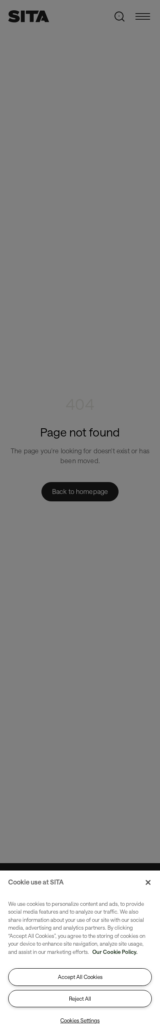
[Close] (148, 882)
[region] (80, 953)
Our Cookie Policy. (114, 952)
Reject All (80, 998)
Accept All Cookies (80, 977)
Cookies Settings (80, 1020)
